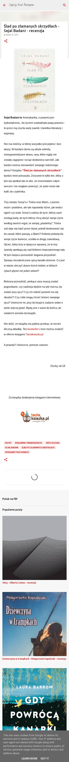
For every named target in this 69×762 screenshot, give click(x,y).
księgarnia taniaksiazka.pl (28, 443)
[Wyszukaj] (64, 5)
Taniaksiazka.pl (34, 334)
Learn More (29, 758)
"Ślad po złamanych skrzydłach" (42, 170)
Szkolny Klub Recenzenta (21, 5)
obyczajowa (52, 443)
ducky (8, 443)
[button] (6, 41)
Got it (45, 758)
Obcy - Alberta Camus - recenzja (19, 582)
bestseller (33, 329)
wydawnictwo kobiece (17, 452)
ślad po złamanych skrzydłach (38, 447)
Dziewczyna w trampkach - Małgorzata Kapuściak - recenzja (34, 659)
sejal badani (11, 447)
